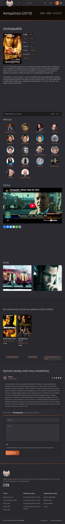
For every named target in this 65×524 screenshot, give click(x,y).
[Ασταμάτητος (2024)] (24, 326)
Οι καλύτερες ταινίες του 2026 (31, 497)
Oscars (45, 506)
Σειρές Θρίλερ (32, 357)
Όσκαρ (7, 81)
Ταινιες (49, 13)
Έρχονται (49, 497)
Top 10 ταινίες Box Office (10, 500)
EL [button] (50, 3)
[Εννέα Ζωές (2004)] (9, 326)
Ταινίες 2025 (6, 506)
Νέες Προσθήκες (48, 503)
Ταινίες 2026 (6, 503)
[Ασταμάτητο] (12, 48)
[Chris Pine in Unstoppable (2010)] (48, 278)
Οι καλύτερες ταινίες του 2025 (31, 500)
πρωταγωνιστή (35, 81)
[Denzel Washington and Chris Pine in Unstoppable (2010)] (17, 278)
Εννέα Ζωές (9, 338)
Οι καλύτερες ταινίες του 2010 (52, 358)
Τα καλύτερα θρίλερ (12, 357)
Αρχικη (42, 13)
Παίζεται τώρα (47, 500)
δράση (50, 77)
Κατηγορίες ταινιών (8, 497)
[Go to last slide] (5, 278)
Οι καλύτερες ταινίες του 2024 (31, 503)
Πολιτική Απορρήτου (56, 520)
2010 (30, 34)
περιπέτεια (19, 79)
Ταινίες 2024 (6, 510)
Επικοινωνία (44, 520)
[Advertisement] (32, 97)
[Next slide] (59, 278)
